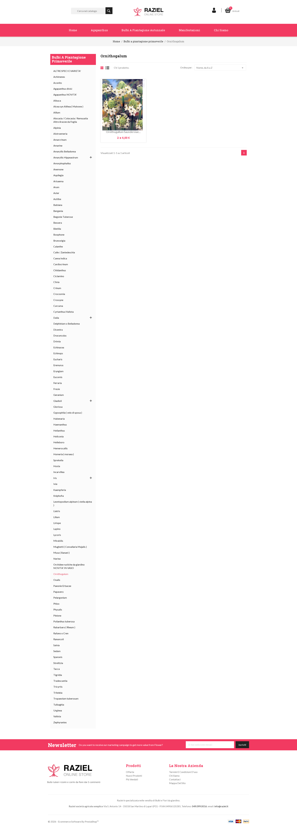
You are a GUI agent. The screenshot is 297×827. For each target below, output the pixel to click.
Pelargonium (60, 597)
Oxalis (56, 579)
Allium (56, 112)
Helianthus (59, 430)
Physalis (57, 609)
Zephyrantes (60, 722)
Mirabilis (58, 540)
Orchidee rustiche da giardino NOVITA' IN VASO (69, 566)
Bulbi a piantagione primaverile (69, 59)
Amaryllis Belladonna (64, 151)
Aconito (57, 82)
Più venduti (132, 779)
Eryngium (58, 371)
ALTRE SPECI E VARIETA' (67, 70)
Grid (102, 68)
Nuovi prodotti (134, 775)
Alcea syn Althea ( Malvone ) (68, 106)
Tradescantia (60, 680)
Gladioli (57, 400)
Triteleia (57, 692)
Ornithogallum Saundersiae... (123, 132)
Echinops (58, 353)
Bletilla (57, 228)
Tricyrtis (57, 686)
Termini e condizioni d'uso (183, 771)
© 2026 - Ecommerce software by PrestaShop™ (73, 821)
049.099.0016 (199, 806)
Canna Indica (60, 258)
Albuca (57, 100)
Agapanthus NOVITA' (65, 94)
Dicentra (58, 329)
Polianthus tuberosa (64, 621)
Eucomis (57, 377)
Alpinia (57, 127)
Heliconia (58, 436)
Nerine (57, 558)
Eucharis (57, 359)
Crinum (57, 288)
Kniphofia (58, 495)
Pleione (57, 615)
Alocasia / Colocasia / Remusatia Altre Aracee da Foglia (70, 120)
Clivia (56, 282)
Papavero (58, 591)
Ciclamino (58, 276)
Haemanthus (60, 424)
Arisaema (58, 181)
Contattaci (175, 779)
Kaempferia (59, 489)
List (108, 68)
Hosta (56, 466)
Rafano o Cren (60, 633)
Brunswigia (59, 240)
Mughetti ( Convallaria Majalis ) (70, 546)
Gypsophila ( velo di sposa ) (67, 412)
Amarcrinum (60, 139)
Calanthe (58, 246)
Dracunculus (60, 335)
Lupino (56, 528)
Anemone (58, 169)
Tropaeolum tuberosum (65, 698)
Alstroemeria (60, 133)
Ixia (55, 483)
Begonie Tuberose (63, 216)
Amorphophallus (62, 163)
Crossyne (58, 299)
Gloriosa (57, 406)
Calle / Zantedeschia (64, 252)
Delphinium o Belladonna (66, 323)
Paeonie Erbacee (62, 585)
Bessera (57, 222)
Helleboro (58, 442)
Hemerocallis (60, 448)
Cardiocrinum (60, 264)
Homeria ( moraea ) (63, 454)
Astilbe (57, 199)
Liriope (57, 522)
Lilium (56, 517)
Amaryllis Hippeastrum (65, 157)
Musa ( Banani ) (61, 552)
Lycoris (57, 534)
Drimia (57, 341)
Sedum (56, 651)
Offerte (130, 771)
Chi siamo (221, 30)
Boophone (58, 234)
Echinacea (58, 347)
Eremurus (58, 365)
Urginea (57, 710)
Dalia (56, 317)
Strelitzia (58, 662)
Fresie (56, 388)
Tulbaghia (58, 704)
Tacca (56, 668)
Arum (56, 187)
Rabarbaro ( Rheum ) (64, 627)
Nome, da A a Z (220, 68)
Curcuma (58, 305)
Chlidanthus (59, 270)
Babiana (57, 204)
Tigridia (57, 674)
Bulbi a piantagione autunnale (143, 30)
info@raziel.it (221, 806)
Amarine (57, 145)
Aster (56, 192)
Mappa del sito (177, 783)
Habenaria (59, 418)
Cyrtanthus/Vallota (63, 311)
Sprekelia (58, 460)
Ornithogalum (60, 573)
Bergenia (58, 210)
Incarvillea (58, 471)
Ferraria (57, 382)
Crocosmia (59, 293)
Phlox (56, 603)
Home (73, 30)
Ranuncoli (58, 639)
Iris (55, 477)
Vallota (57, 716)
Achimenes (59, 76)
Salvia (56, 645)
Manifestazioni (189, 30)
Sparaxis (57, 656)
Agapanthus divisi (62, 88)
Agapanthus (99, 30)
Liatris (56, 511)
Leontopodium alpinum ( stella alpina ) (72, 503)
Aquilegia (58, 175)
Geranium (58, 394)
